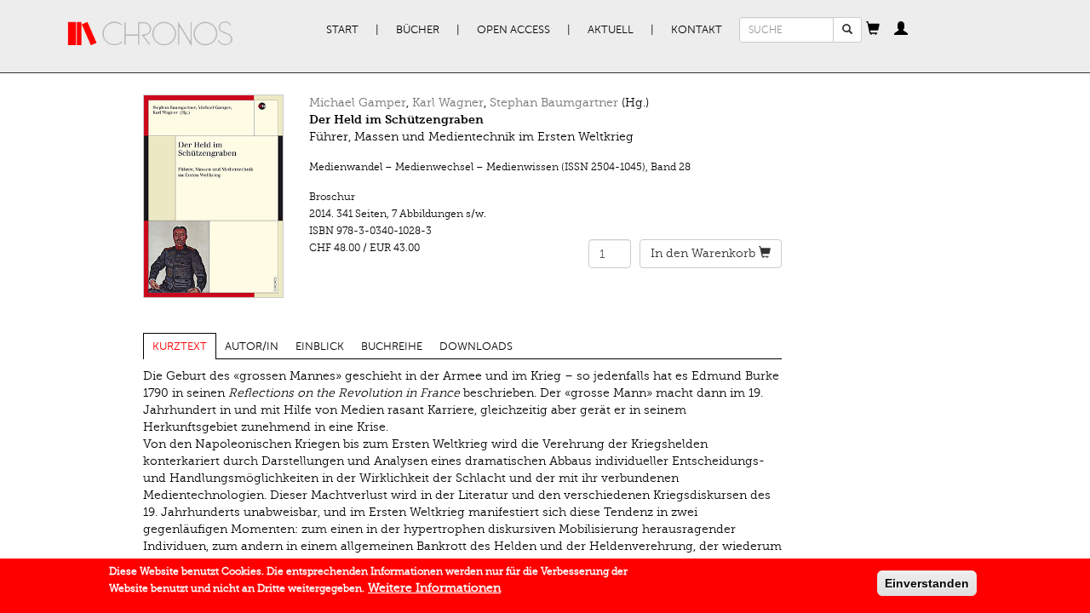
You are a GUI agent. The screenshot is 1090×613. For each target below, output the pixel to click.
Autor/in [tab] (251, 346)
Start (342, 30)
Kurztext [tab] (179, 346)
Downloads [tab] (476, 346)
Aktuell (611, 30)
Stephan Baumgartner (554, 102)
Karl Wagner (448, 102)
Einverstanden (927, 583)
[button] (873, 29)
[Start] (151, 34)
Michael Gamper (357, 102)
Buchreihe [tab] (391, 346)
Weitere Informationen (434, 587)
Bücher (417, 30)
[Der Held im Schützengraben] (213, 196)
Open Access (513, 30)
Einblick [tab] (319, 346)
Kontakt (696, 30)
